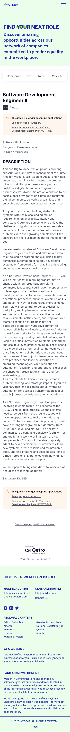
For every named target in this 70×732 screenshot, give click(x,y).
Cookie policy (43, 559)
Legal (35, 727)
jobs (29, 76)
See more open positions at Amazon (35, 524)
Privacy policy (27, 559)
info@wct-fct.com (45, 593)
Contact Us (41, 598)
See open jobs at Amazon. (26, 122)
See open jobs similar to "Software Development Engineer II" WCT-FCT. (32, 129)
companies (14, 76)
